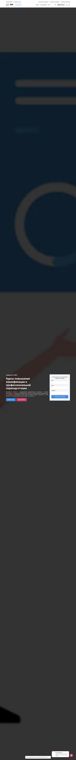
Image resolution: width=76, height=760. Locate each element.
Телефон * (53, 390)
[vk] (67, 5)
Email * (52, 385)
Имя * (52, 380)
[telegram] (69, 5)
